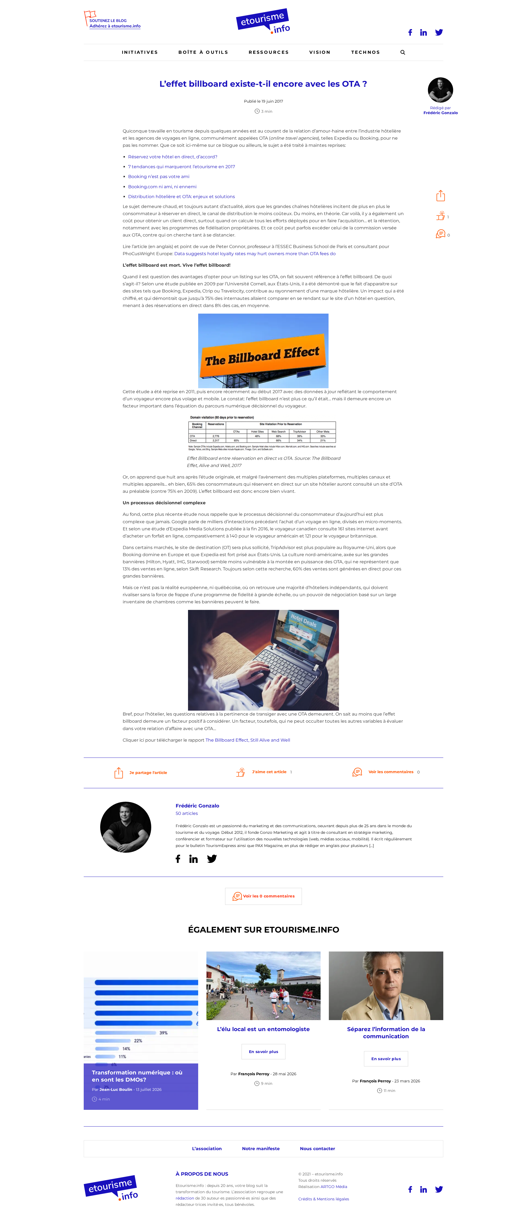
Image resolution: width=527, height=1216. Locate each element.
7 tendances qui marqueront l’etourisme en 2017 (181, 166)
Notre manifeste (261, 1148)
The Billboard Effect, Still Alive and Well (248, 740)
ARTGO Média (334, 1186)
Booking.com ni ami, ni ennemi (162, 186)
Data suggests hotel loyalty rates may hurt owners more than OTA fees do (255, 253)
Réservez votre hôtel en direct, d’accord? (172, 156)
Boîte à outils (203, 52)
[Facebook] (410, 32)
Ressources (269, 52)
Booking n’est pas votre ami (158, 176)
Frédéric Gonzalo (197, 806)
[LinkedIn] (423, 32)
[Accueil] (263, 10)
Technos (365, 52)
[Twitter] (439, 32)
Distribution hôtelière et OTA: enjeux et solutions (181, 196)
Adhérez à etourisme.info (115, 26)
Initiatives (140, 52)
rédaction (185, 1198)
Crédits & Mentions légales (323, 1199)
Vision (320, 52)
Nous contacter (317, 1148)
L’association (207, 1148)
